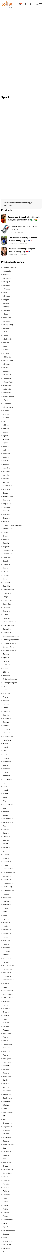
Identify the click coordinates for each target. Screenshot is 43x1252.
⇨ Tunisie (6, 414)
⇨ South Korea (8, 396)
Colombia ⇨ (7, 582)
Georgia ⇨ (6, 715)
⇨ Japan (6, 350)
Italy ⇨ (5, 797)
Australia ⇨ (7, 475)
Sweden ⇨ (7, 1162)
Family (5, 686)
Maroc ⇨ (6, 915)
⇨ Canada (6, 289)
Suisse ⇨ (6, 1159)
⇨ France (6, 314)
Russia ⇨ (6, 1080)
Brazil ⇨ (5, 532)
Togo (5, 1198)
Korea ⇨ (6, 829)
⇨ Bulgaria (6, 285)
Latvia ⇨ (6, 854)
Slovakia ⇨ (6, 1130)
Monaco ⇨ (6, 948)
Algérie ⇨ (6, 439)
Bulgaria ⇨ (6, 543)
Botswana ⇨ (7, 529)
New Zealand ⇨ (8, 994)
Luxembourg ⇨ (8, 883)
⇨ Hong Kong (8, 325)
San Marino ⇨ (7, 1091)
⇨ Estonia (6, 303)
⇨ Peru (5, 368)
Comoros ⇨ (7, 593)
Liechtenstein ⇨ (9, 869)
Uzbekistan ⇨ (8, 1241)
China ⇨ (5, 575)
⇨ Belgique (7, 278)
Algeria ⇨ (6, 436)
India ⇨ (5, 772)
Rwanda (6, 1087)
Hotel (5, 751)
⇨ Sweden (7, 403)
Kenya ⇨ (6, 826)
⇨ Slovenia (7, 385)
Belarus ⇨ (6, 500)
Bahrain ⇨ (6, 493)
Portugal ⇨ (7, 1058)
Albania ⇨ (6, 432)
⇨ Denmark (7, 296)
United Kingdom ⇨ (9, 1230)
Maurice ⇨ (6, 922)
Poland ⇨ (6, 1051)
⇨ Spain (5, 400)
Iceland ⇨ (6, 765)
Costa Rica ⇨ (7, 600)
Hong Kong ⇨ (8, 736)
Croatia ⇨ (6, 607)
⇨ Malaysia (7, 357)
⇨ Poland (6, 371)
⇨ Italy (5, 346)
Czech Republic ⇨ (9, 622)
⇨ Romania (7, 378)
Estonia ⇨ (6, 665)
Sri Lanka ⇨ (7, 1152)
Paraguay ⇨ (7, 1030)
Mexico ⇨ (6, 937)
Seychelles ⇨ (7, 1112)
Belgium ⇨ (6, 507)
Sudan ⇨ (6, 1155)
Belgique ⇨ (7, 504)
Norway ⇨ (6, 1005)
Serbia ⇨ (6, 1109)
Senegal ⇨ (6, 1101)
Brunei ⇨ (6, 536)
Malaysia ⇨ (7, 894)
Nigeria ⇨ (6, 1001)
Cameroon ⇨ (7, 557)
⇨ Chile (5, 292)
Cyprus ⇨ (6, 615)
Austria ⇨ (6, 479)
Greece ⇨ (6, 729)
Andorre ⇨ (6, 453)
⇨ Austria (6, 274)
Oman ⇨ (6, 1012)
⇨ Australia (7, 271)
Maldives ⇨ (7, 901)
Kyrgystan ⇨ (7, 847)
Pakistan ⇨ (7, 1023)
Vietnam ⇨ (6, 1248)
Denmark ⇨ (7, 629)
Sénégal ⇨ (6, 1105)
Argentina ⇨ (7, 468)
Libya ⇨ (5, 865)
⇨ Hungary (7, 328)
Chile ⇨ (5, 568)
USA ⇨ (5, 1237)
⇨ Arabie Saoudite (9, 267)
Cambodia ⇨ (7, 554)
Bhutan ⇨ (6, 514)
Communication (8, 590)
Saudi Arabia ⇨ (8, 1098)
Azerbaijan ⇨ (7, 486)
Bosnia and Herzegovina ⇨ (12, 525)
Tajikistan (6, 1184)
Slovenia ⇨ (7, 1137)
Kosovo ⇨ (6, 837)
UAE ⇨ (5, 1223)
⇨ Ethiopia (6, 307)
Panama (6, 1026)
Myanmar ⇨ (7, 983)
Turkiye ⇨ (6, 1216)
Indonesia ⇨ (7, 776)
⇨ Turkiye (6, 418)
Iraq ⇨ (5, 786)
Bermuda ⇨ (7, 511)
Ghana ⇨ (6, 726)
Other (5, 1019)
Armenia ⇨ (6, 471)
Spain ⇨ (5, 1148)
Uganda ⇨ (6, 1227)
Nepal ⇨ (6, 987)
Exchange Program (10, 679)
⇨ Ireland (6, 342)
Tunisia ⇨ (6, 1202)
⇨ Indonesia (7, 339)
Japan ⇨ (6, 808)
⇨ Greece (6, 321)
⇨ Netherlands (8, 360)
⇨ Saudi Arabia (8, 382)
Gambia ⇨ (6, 711)
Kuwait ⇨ (6, 840)
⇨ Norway (6, 364)
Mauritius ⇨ (7, 930)
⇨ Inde (5, 332)
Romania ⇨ (7, 1073)
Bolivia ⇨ (6, 521)
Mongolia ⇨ (7, 958)
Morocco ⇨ (7, 973)
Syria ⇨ (5, 1177)
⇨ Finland (6, 310)
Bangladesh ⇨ (8, 496)
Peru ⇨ (5, 1037)
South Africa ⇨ (8, 1144)
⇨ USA (5, 421)
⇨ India (5, 335)
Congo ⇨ (6, 597)
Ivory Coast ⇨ (8, 804)
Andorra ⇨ (6, 446)
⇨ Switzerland (8, 407)
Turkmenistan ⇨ (8, 1220)
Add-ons (6, 425)
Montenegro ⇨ (8, 965)
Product (6, 1066)
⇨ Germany (7, 317)
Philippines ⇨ (7, 1044)
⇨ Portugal (7, 375)
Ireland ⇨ (6, 790)
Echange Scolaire (9, 643)
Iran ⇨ (5, 783)
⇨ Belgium (6, 282)
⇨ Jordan (6, 353)
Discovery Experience (11, 636)
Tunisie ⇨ (6, 1209)
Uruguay (6, 1234)
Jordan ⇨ (6, 811)
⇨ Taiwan (6, 411)
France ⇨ (6, 700)
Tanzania (6, 1187)
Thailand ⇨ (6, 1191)
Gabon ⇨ (6, 708)
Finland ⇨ (6, 693)
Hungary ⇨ (7, 758)
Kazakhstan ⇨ (8, 819)
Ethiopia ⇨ (6, 672)
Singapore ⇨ (7, 1123)
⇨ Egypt (6, 300)
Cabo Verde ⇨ (8, 550)
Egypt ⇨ (6, 658)
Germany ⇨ (7, 718)
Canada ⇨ (6, 561)
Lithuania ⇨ (7, 876)
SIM (4, 1116)
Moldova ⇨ (7, 944)
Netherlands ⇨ (8, 990)
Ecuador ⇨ (6, 654)
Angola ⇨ (6, 464)
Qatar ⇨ (6, 1069)
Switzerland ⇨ (8, 1169)
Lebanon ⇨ (7, 862)
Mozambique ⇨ (8, 980)
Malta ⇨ (5, 908)
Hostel (5, 743)
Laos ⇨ (5, 851)
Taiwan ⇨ (6, 1180)
